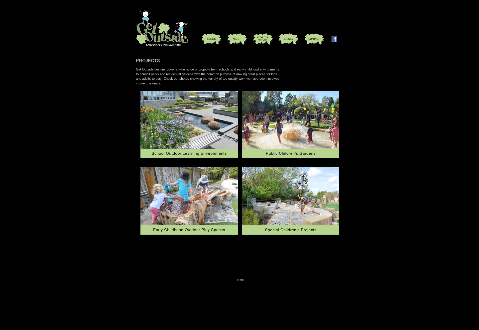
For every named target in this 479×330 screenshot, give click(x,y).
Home (240, 280)
